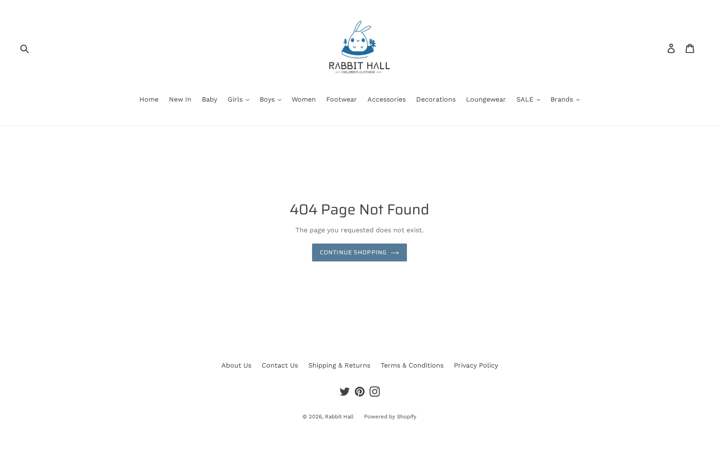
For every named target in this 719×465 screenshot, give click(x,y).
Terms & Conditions (412, 365)
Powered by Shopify (390, 416)
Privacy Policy (476, 365)
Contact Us (280, 365)
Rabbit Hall (339, 416)
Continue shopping (353, 252)
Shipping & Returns (339, 365)
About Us (236, 365)
